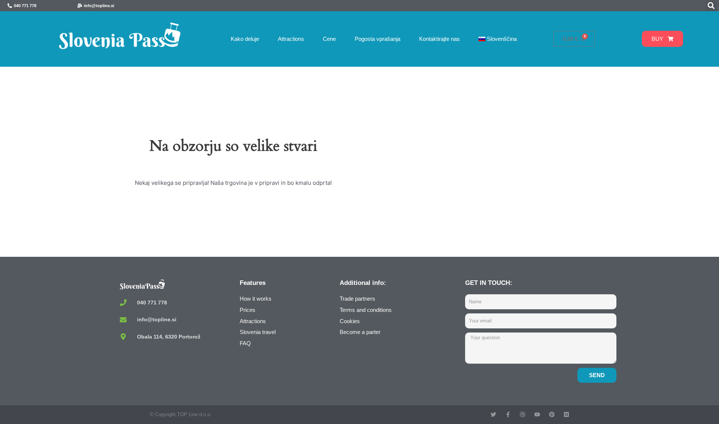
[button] (711, 5)
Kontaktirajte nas (439, 39)
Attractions (291, 39)
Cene (329, 39)
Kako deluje (245, 39)
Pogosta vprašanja (377, 39)
